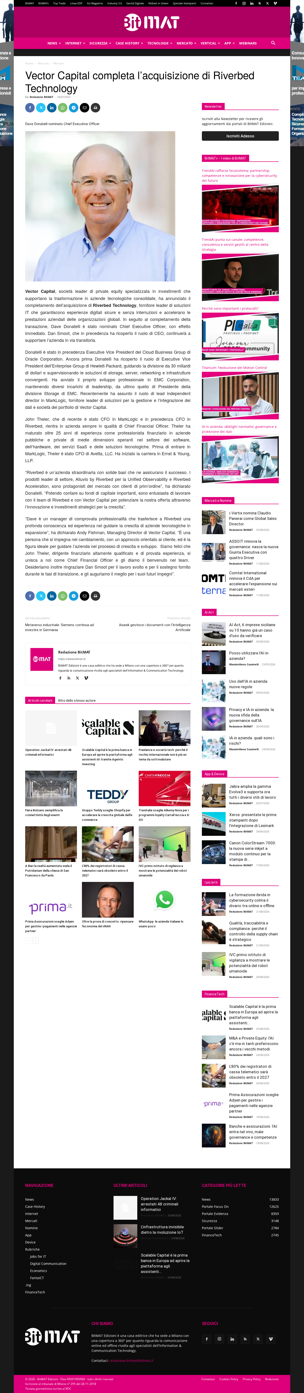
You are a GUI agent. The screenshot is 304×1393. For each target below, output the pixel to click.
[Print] (95, 107)
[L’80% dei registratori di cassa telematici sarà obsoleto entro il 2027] (108, 844)
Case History (127, 43)
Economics (38, 1270)
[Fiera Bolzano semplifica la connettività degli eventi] (51, 788)
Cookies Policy (228, 1379)
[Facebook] (236, 3)
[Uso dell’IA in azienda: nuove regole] (214, 690)
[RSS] (259, 3)
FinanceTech (35, 1292)
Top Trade (59, 3)
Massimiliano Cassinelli (244, 664)
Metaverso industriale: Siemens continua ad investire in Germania (59, 627)
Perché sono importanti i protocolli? (230, 308)
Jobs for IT (38, 1256)
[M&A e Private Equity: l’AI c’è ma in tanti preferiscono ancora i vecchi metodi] (214, 1047)
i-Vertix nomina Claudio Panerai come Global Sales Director (253, 518)
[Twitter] (267, 3)
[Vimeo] (275, 3)
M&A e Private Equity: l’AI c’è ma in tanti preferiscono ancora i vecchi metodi (253, 1043)
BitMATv (43, 3)
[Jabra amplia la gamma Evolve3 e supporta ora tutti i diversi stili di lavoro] (214, 796)
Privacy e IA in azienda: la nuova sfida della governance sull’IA (251, 715)
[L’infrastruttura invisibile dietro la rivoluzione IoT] (125, 1236)
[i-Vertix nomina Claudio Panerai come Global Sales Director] (214, 522)
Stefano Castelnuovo (154, 1238)
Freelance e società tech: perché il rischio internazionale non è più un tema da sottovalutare (163, 754)
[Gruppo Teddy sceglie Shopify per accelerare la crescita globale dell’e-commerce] (108, 788)
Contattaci (207, 3)
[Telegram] (73, 107)
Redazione (272, 1379)
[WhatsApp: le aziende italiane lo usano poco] (164, 900)
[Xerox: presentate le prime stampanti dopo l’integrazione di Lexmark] (214, 824)
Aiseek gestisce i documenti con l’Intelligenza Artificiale (154, 627)
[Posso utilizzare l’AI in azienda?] (214, 662)
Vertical (208, 43)
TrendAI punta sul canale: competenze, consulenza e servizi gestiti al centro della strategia (235, 244)
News (52, 43)
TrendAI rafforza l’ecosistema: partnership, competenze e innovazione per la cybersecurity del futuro (239, 175)
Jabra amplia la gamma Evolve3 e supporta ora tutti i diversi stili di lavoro (252, 792)
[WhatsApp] (62, 107)
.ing (28, 1285)
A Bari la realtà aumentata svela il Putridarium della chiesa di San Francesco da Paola (48, 870)
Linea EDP (76, 3)
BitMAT (29, 3)
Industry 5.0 (114, 3)
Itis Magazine (95, 3)
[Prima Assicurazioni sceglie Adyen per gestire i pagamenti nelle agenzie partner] (51, 900)
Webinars (248, 43)
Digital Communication (48, 1263)
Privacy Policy (252, 1379)
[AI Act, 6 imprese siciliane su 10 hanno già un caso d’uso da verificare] (214, 634)
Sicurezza (99, 43)
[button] (273, 43)
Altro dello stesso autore (77, 700)
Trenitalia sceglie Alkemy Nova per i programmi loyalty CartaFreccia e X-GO (164, 815)
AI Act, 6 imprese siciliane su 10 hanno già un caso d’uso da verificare (252, 630)
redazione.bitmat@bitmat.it (131, 1360)
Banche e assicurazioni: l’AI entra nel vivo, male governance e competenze (253, 1132)
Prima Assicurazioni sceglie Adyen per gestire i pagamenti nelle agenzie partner (51, 926)
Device (30, 1242)
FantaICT (37, 1278)
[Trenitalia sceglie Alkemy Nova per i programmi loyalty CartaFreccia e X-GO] (164, 788)
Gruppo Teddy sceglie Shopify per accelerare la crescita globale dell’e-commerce (107, 815)
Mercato (185, 43)
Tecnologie (158, 43)
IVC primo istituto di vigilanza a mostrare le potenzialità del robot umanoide (163, 870)
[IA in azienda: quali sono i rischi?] (214, 747)
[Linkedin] (251, 3)
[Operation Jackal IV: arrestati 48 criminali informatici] (51, 728)
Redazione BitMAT (41, 97)
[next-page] (36, 940)
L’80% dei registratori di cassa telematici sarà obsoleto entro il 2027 (105, 870)
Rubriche (32, 1249)
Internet (73, 43)
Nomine (31, 1228)
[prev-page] (28, 940)
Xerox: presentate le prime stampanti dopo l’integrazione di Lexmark (252, 820)
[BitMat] (152, 22)
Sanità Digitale (135, 3)
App (227, 43)
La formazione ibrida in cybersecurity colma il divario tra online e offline (251, 900)
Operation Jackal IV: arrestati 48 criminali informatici (159, 1204)
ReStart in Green (158, 3)
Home (29, 63)
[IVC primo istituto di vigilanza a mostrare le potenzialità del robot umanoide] (164, 844)
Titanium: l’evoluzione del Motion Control (234, 367)
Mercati (31, 1221)
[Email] (84, 107)
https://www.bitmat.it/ (72, 659)
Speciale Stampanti (184, 3)
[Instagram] (243, 3)
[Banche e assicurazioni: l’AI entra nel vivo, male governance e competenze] (214, 1135)
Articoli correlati (40, 700)
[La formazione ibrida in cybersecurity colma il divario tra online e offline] (214, 904)
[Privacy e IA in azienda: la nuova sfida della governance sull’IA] (214, 719)
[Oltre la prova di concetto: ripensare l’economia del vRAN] (108, 900)
